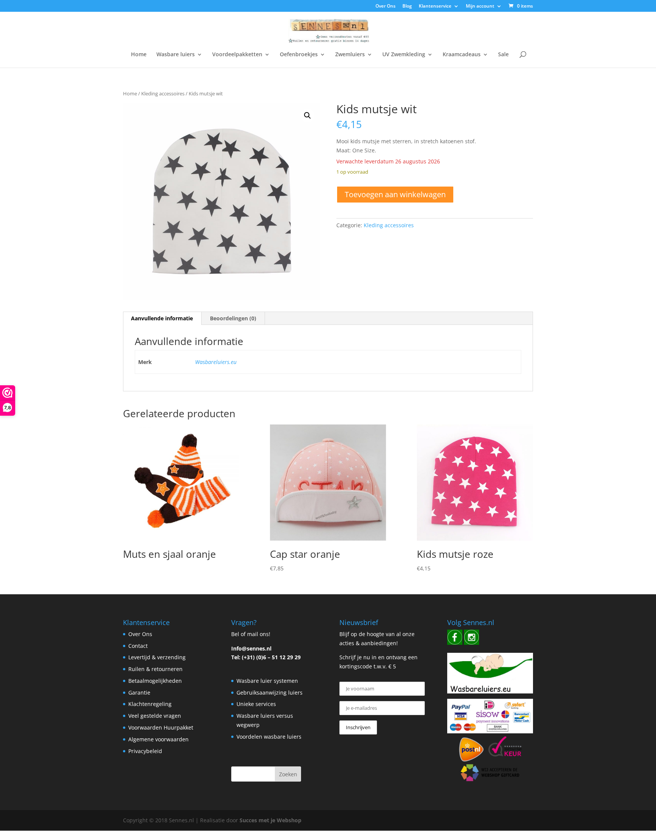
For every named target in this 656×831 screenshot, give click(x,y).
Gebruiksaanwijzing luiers (270, 692)
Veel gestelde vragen (154, 715)
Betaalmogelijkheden (155, 680)
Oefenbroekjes (299, 55)
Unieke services (256, 704)
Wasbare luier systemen (267, 680)
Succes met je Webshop (270, 820)
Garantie (139, 692)
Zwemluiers (350, 55)
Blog (407, 6)
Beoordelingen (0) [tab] (233, 318)
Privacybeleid (145, 751)
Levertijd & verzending (157, 657)
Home (139, 55)
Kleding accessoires (162, 93)
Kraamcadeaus (462, 55)
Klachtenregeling (150, 704)
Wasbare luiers (175, 55)
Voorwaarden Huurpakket (160, 727)
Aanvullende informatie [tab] (162, 318)
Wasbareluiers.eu (216, 362)
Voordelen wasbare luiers (269, 736)
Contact (138, 645)
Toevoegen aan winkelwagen (395, 194)
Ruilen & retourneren (155, 669)
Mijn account (480, 6)
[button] (307, 115)
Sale (503, 55)
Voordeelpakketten (237, 55)
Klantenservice (435, 6)
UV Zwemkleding (403, 55)
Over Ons (385, 6)
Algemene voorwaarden (158, 739)
